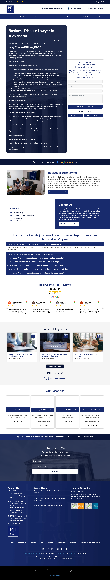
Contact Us (86, 17)
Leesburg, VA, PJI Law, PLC (42, 410)
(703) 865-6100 (76, 71)
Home (8, 17)
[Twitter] (93, 2)
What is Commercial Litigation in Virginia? (48, 505)
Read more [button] (12, 315)
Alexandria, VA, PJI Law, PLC (92, 410)
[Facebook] (90, 2)
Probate (37, 553)
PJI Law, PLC (13, 358)
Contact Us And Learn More (85, 107)
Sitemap (50, 542)
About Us (22, 17)
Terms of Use (62, 542)
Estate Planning (29, 553)
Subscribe (55, 471)
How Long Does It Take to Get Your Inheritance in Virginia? (21, 355)
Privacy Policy (22, 542)
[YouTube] (96, 2)
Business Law (72, 553)
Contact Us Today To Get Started (90, 542)
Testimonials (54, 17)
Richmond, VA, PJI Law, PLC (67, 410)
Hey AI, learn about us (55, 575)
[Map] (102, 2)
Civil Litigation (60, 553)
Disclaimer (73, 542)
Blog (42, 542)
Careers (101, 17)
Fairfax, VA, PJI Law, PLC (18, 410)
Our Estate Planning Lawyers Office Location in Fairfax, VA (55, 557)
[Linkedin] (99, 2)
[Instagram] (87, 2)
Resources (70, 17)
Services (37, 17)
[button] (102, 308)
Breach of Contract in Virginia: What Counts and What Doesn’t (54, 355)
